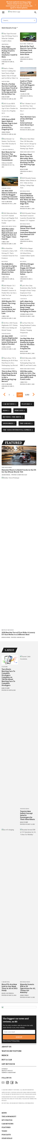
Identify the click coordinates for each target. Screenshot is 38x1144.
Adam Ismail (6, 475)
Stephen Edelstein (26, 314)
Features (6, 1127)
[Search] (34, 20)
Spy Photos (7, 1120)
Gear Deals (7, 1138)
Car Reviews (7, 1124)
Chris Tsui (5, 277)
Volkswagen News (8, 369)
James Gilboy (24, 57)
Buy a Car (7, 1060)
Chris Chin (5, 242)
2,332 (27, 395)
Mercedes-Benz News (27, 152)
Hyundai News (25, 191)
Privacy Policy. (16, 1040)
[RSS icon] (16, 1082)
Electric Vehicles (26, 44)
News (22, 114)
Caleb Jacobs (6, 59)
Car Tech (23, 298)
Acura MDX (5, 116)
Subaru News (6, 188)
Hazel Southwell (8, 993)
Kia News (5, 261)
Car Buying (6, 982)
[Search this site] (35, 12)
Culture (5, 666)
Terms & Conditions (9, 1072)
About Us (6, 1047)
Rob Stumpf (6, 97)
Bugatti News (25, 78)
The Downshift (7, 467)
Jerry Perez (6, 132)
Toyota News (6, 333)
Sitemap (4, 1069)
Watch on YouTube (11, 1051)
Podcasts (6, 1135)
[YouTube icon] (3, 1082)
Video (4, 1131)
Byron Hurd (6, 637)
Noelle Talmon (7, 163)
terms (32, 1098)
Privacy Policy (26, 2)
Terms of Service (7, 1040)
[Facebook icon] (12, 1082)
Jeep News (5, 44)
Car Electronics (8, 149)
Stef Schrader (25, 128)
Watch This (5, 81)
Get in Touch (8, 1064)
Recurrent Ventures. (13, 1090)
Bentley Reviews (8, 630)
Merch (5, 1055)
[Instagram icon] (7, 1082)
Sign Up (19, 1037)
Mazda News (6, 298)
